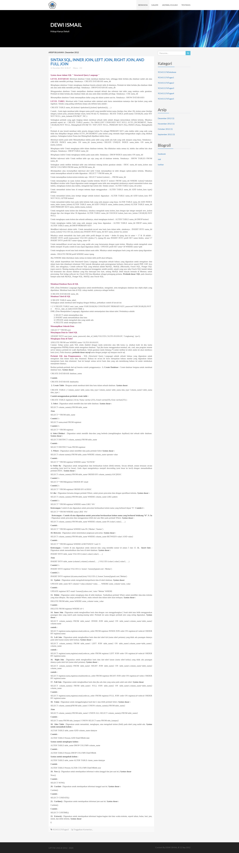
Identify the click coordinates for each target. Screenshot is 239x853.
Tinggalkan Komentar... (83, 829)
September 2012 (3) (166, 134)
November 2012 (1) (166, 123)
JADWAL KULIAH (170, 5)
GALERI (154, 5)
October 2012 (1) (165, 129)
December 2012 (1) (166, 118)
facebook (162, 154)
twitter (161, 164)
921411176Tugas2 (166, 83)
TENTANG (185, 5)
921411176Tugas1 (166, 77)
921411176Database (167, 72)
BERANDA (143, 5)
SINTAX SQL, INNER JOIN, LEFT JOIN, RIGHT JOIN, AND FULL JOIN (97, 61)
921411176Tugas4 (166, 93)
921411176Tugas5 (60, 829)
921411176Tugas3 (166, 88)
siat (159, 159)
